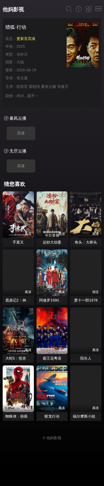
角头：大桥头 (86, 242)
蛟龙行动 (52, 416)
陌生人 (85, 358)
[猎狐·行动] (83, 45)
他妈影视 (13, 9)
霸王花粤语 (52, 358)
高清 (21, 133)
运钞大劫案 (52, 242)
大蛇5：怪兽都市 (19, 358)
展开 (31, 96)
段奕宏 (22, 86)
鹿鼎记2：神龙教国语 (23, 300)
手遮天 (18, 242)
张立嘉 (22, 78)
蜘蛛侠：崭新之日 (20, 416)
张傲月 (62, 86)
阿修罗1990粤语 (52, 300)
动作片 (22, 54)
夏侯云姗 (48, 86)
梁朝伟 (34, 86)
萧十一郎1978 (86, 300)
